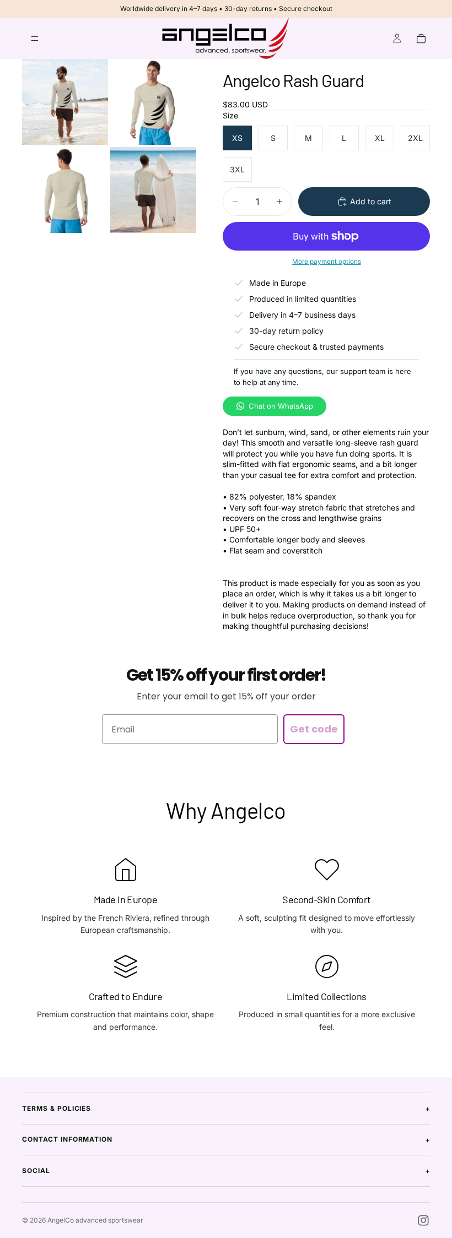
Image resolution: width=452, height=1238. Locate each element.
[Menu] (34, 38)
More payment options (326, 261)
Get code (314, 729)
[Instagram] (423, 1220)
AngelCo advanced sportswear (95, 1220)
